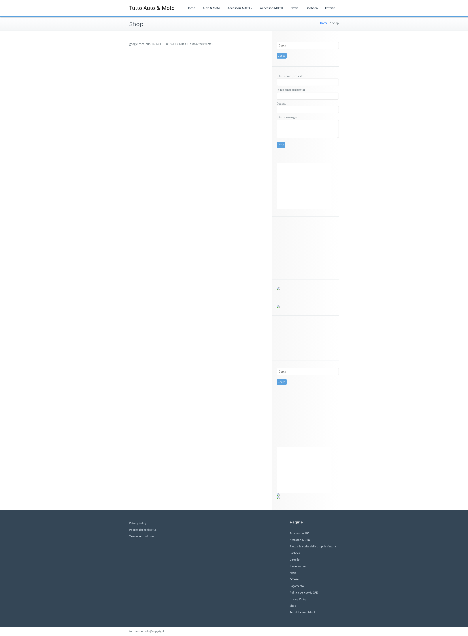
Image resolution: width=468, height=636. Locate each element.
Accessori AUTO (238, 8)
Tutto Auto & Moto (152, 8)
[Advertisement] (308, 338)
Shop (293, 605)
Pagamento (297, 586)
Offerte (330, 8)
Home (191, 8)
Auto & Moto (211, 8)
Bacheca (312, 8)
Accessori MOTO (271, 8)
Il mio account (298, 566)
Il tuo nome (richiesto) (290, 76)
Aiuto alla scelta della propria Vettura (313, 546)
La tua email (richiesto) (291, 90)
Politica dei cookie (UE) (143, 529)
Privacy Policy (137, 523)
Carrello (295, 559)
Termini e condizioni (141, 536)
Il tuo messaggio (287, 117)
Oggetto (281, 103)
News (294, 8)
